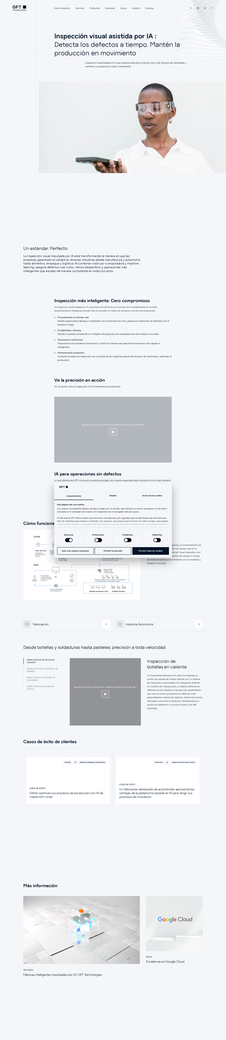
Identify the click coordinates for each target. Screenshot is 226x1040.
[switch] (98, 540)
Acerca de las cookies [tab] (152, 496)
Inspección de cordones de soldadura (41, 679)
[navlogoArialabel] (19, 8)
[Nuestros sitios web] (198, 8)
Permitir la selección (113, 551)
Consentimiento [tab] (73, 496)
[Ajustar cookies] (113, 432)
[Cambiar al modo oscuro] (211, 8)
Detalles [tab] (113, 496)
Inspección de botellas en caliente (40, 661)
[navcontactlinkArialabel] (205, 8)
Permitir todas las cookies (151, 551)
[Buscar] (191, 8)
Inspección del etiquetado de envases (42, 670)
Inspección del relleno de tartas (40, 687)
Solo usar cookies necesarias (75, 551)
